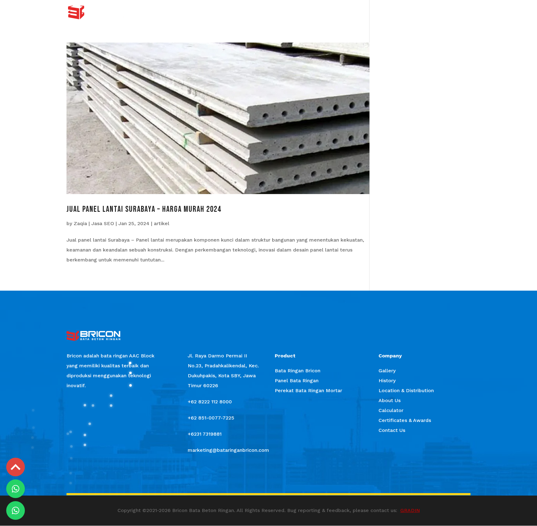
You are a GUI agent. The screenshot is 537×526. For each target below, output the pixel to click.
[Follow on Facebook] (232, 478)
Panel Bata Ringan (297, 380)
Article (399, 12)
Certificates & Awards (405, 420)
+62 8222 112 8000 (210, 402)
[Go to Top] (15, 467)
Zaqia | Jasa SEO (94, 223)
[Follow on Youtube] (286, 478)
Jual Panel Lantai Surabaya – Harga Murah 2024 (144, 209)
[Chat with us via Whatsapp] (15, 488)
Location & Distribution (406, 390)
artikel (161, 223)
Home (233, 12)
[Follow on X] (268, 478)
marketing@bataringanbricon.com (228, 450)
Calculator (426, 12)
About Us (373, 12)
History (313, 12)
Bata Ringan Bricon (297, 371)
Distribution (342, 12)
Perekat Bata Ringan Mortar (308, 390)
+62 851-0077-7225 (211, 418)
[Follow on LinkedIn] (304, 478)
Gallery (288, 12)
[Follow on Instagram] (250, 478)
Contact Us (458, 12)
